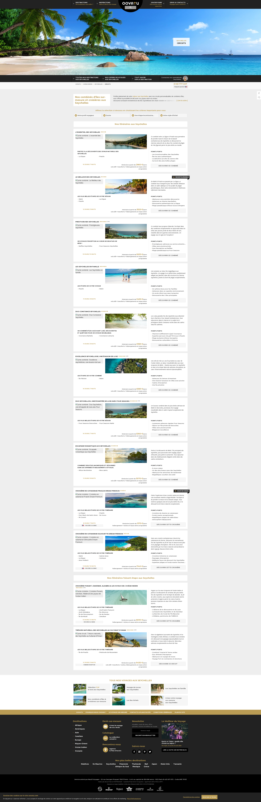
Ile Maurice (97, 764)
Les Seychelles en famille (87, 267)
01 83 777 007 (180, 84)
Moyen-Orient (81, 744)
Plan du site (180, 712)
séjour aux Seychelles (140, 96)
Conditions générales (162, 712)
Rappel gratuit (179, 86)
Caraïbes (79, 736)
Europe (78, 740)
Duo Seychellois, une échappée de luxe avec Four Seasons (102, 401)
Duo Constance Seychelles (88, 311)
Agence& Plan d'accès (115, 750)
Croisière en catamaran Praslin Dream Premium (97, 491)
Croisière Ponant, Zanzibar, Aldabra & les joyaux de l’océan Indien (106, 586)
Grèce (146, 767)
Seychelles (181, 41)
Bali (146, 764)
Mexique (136, 767)
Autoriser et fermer (209, 797)
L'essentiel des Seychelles (87, 132)
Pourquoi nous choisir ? (96, 712)
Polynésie (123, 764)
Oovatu (78, 84)
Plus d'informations (134, 798)
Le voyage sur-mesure (118, 712)
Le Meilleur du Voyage (174, 721)
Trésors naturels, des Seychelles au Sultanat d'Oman (100, 630)
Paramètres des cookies (191, 797)
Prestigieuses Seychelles (87, 222)
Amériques (80, 729)
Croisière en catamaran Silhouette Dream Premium (99, 534)
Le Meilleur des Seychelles (88, 177)
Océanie (78, 751)
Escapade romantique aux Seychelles (93, 446)
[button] (88, 115)
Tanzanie (177, 764)
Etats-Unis (165, 764)
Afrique (78, 725)
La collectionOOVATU (114, 738)
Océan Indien (87, 84)
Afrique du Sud (122, 767)
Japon (154, 764)
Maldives (85, 764)
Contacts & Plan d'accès (140, 712)
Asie (77, 733)
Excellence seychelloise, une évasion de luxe (96, 356)
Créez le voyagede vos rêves (116, 726)
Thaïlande (136, 764)
